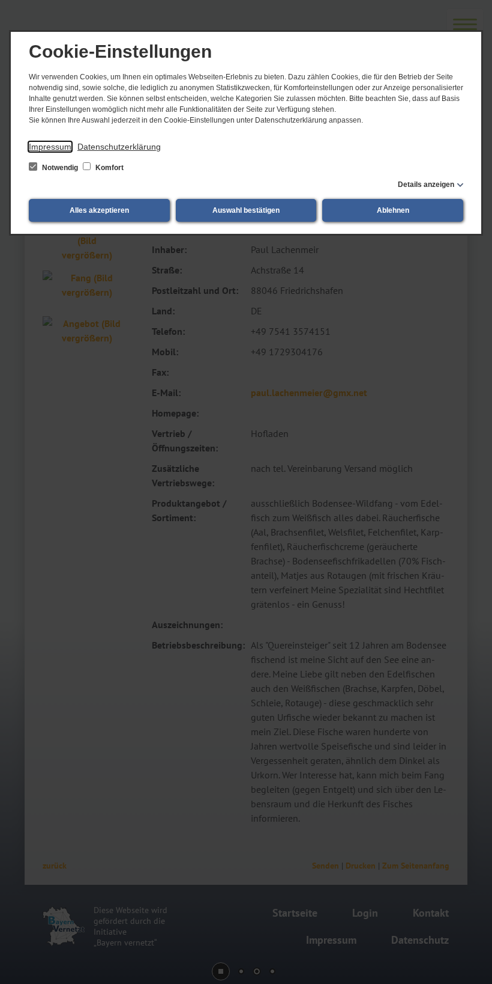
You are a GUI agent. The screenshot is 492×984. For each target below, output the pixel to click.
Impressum (50, 146)
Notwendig (60, 167)
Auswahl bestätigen (246, 210)
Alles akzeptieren (99, 210)
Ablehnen (393, 210)
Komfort (109, 167)
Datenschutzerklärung (119, 146)
